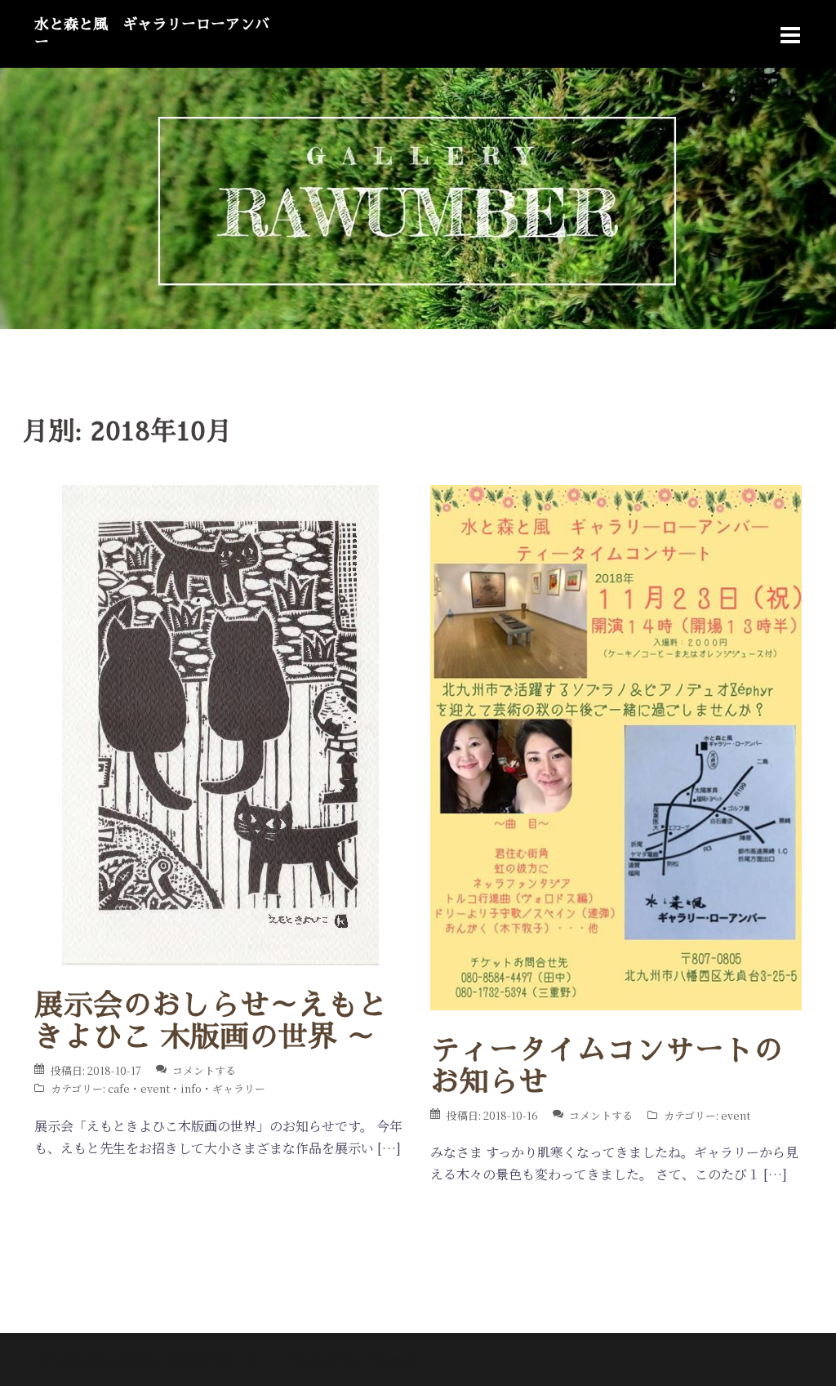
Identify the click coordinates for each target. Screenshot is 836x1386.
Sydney (316, 1359)
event (155, 1088)
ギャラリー (238, 1088)
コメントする (204, 1070)
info (191, 1088)
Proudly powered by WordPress (135, 1359)
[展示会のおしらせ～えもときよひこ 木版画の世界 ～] (220, 723)
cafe (119, 1088)
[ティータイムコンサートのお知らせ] (616, 746)
